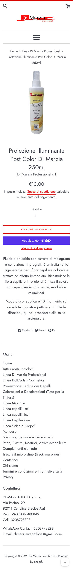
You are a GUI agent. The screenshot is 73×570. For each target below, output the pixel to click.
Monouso (9, 431)
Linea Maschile (14, 403)
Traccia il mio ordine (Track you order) (31, 454)
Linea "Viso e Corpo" (19, 425)
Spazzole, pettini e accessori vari (28, 437)
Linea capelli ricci (16, 414)
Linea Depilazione (16, 420)
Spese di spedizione (41, 191)
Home (7, 363)
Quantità (36, 209)
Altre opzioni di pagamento (36, 248)
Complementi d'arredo (20, 448)
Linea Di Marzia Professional (24, 374)
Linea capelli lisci (16, 408)
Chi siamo (10, 465)
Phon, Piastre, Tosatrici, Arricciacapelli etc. (35, 442)
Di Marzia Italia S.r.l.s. (42, 556)
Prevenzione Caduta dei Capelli (27, 386)
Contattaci (10, 459)
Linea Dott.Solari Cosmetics (23, 380)
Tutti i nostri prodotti (18, 369)
